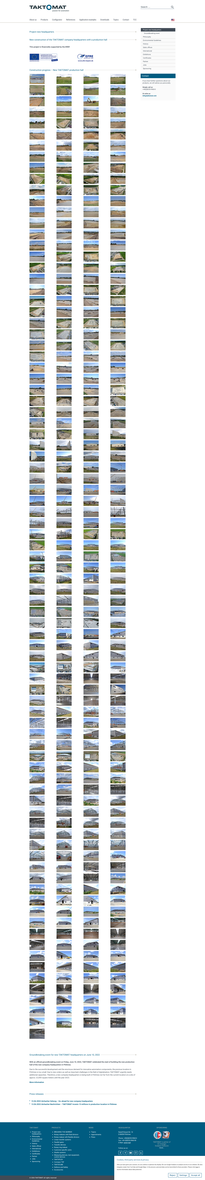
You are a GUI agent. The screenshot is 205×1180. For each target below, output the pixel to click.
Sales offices (147, 47)
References (70, 19)
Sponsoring (147, 68)
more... (161, 1148)
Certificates (147, 58)
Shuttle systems (60, 1152)
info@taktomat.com (150, 96)
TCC (135, 19)
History (145, 44)
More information (36, 1082)
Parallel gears (59, 1142)
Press (93, 1137)
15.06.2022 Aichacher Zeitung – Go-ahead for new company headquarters (62, 1101)
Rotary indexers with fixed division (66, 1134)
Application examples (87, 19)
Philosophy (147, 37)
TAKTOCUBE (58, 1165)
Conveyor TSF (59, 1162)
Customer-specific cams (63, 1150)
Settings (183, 1175)
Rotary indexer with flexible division (66, 1137)
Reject (172, 1175)
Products (44, 19)
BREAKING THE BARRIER (63, 1132)
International (147, 51)
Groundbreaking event (152, 33)
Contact (126, 19)
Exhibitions (147, 54)
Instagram (136, 1153)
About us (33, 19)
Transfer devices (60, 1145)
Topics (116, 19)
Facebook (120, 1153)
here (197, 1167)
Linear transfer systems (62, 1140)
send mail (127, 1143)
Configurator (57, 19)
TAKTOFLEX (58, 1159)
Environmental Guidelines (152, 40)
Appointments (96, 1134)
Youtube (131, 1153)
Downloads (104, 19)
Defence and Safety (61, 1167)
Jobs (144, 65)
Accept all (195, 1175)
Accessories (58, 1170)
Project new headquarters (152, 30)
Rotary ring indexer (60, 1147)
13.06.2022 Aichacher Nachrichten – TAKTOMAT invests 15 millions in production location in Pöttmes (74, 1104)
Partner (145, 61)
